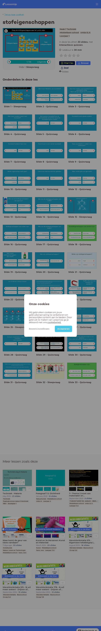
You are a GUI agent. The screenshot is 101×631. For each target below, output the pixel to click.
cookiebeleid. (54, 322)
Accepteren (63, 329)
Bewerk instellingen (39, 329)
